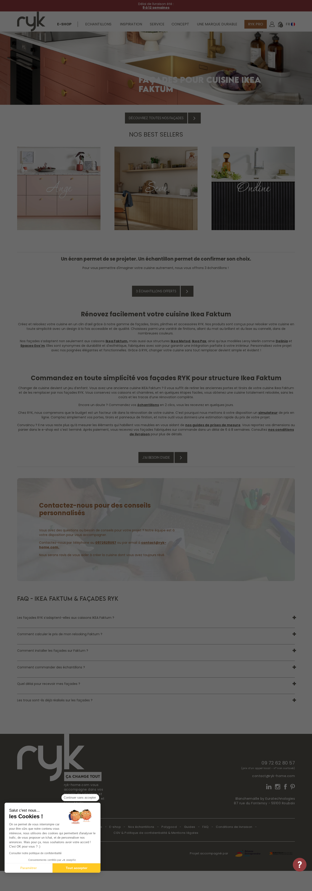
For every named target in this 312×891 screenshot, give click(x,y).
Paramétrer (28, 868)
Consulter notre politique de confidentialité (35, 853)
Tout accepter (76, 868)
